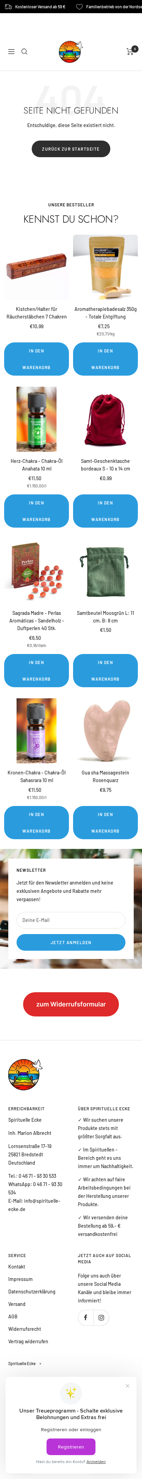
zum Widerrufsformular (71, 1004)
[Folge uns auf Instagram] (101, 1317)
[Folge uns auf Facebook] (85, 1317)
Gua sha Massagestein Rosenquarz (105, 776)
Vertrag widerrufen (28, 1341)
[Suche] (24, 51)
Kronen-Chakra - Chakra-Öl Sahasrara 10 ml (36, 776)
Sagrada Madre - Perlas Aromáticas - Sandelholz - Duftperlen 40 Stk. (36, 620)
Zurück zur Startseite (71, 148)
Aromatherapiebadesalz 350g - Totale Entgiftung (105, 313)
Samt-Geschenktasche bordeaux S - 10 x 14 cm (105, 465)
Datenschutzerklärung (31, 1291)
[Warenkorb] (130, 51)
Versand (17, 1304)
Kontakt (16, 1267)
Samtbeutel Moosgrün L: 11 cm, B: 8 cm (105, 617)
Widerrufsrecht (24, 1329)
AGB (13, 1316)
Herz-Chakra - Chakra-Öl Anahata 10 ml (36, 465)
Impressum (20, 1279)
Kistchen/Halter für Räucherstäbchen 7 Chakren (37, 313)
